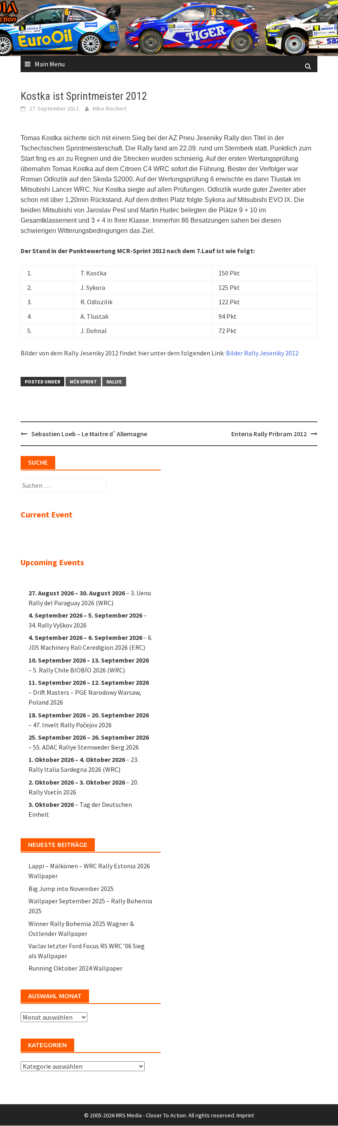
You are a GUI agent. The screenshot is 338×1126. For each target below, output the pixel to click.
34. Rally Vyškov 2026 (57, 625)
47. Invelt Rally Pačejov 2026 (72, 725)
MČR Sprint (83, 381)
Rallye (114, 381)
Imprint (245, 1115)
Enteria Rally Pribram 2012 (269, 434)
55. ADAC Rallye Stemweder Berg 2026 (86, 747)
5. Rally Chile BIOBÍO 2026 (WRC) (79, 670)
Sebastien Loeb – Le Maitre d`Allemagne (89, 434)
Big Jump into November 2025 (71, 888)
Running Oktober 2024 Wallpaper (75, 968)
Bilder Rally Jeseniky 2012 (262, 353)
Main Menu (50, 64)
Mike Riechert (110, 108)
